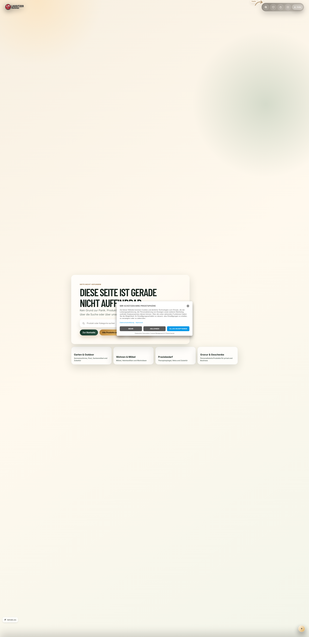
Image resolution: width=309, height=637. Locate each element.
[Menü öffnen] (288, 7)
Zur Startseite (89, 332)
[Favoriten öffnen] (273, 7)
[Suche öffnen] (266, 7)
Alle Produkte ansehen (112, 332)
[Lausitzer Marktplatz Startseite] (14, 7)
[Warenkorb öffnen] (280, 7)
